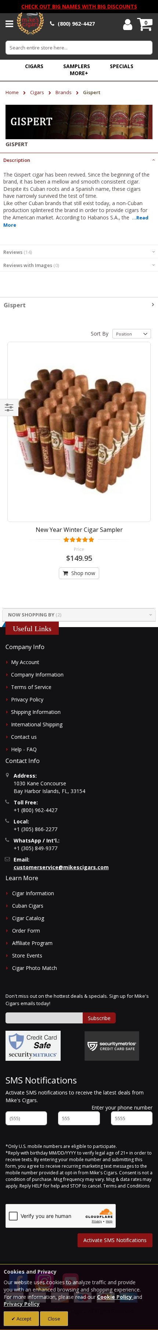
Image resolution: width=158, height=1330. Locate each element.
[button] (79, 73)
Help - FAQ (24, 749)
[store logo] (30, 23)
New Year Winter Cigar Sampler (79, 530)
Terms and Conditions (126, 1186)
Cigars (37, 92)
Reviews (16, 252)
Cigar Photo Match (34, 967)
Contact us (24, 736)
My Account (25, 662)
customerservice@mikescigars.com (61, 867)
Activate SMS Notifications (115, 1240)
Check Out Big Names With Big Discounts (79, 6)
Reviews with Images (30, 265)
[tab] (79, 159)
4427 (76, 23)
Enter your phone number (121, 1107)
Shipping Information (36, 711)
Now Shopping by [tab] (31, 614)
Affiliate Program (32, 943)
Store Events (27, 955)
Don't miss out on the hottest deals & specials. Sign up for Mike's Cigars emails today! (77, 1000)
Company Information (37, 674)
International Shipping (36, 724)
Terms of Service (31, 686)
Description (16, 160)
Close (54, 1318)
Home (13, 92)
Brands (64, 92)
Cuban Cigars (27, 905)
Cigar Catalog (28, 918)
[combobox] (79, 48)
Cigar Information (33, 893)
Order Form (26, 930)
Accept (23, 1318)
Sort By (99, 333)
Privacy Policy (27, 699)
